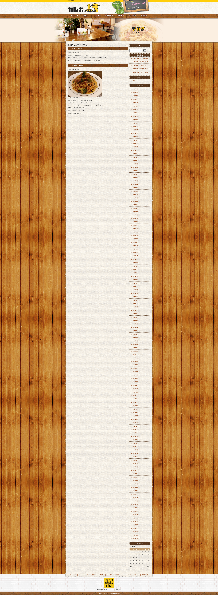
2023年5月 (135, 211)
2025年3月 (135, 140)
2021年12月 (136, 269)
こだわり (97, 16)
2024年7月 (135, 167)
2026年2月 (135, 106)
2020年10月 (136, 317)
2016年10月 (136, 477)
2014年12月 (136, 531)
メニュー (85, 16)
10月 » (148, 566)
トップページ (74, 16)
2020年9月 (135, 320)
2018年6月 (135, 412)
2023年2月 (135, 222)
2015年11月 (136, 511)
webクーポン (136, 575)
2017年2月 (135, 463)
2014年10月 (136, 538)
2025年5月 (135, 133)
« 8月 (131, 566)
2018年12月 (136, 392)
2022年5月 (135, 252)
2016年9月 (135, 480)
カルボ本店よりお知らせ (78, 65)
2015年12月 (136, 508)
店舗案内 (121, 16)
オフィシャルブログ (125, 575)
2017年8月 (135, 443)
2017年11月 (136, 433)
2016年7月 (135, 484)
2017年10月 (136, 436)
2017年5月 (135, 453)
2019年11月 (136, 354)
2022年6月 (135, 249)
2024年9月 (135, 160)
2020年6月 (135, 330)
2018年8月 (135, 405)
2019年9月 (135, 361)
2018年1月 (135, 426)
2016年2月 (135, 501)
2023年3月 (135, 218)
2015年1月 (135, 528)
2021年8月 (135, 283)
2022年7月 (135, 245)
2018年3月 (135, 422)
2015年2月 (135, 525)
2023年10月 (136, 194)
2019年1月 (135, 388)
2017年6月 (135, 450)
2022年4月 (135, 256)
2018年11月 (136, 395)
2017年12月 (136, 429)
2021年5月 (135, 293)
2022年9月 (135, 239)
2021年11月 (136, 273)
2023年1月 (135, 225)
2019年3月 (135, 382)
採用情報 (144, 16)
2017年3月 (135, 460)
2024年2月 (135, 184)
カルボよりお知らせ (77, 48)
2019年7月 (135, 368)
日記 (134, 80)
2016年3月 (135, 497)
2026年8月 (135, 89)
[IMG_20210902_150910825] (85, 95)
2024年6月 (135, 170)
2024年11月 (136, 153)
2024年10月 (136, 157)
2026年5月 (135, 96)
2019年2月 (135, 385)
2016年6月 (135, 487)
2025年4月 (135, 136)
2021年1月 (135, 307)
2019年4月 (135, 378)
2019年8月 (135, 365)
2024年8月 (135, 164)
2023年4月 (135, 215)
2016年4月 (135, 494)
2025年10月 (136, 116)
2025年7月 (135, 126)
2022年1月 (135, 266)
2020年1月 (135, 347)
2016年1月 (135, 504)
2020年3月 (135, 341)
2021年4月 (135, 296)
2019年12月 (136, 351)
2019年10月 (136, 358)
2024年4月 (135, 177)
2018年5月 (135, 416)
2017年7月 (135, 446)
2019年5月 (135, 375)
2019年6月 (135, 371)
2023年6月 (135, 208)
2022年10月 (136, 235)
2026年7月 (135, 92)
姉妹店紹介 (109, 16)
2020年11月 (136, 313)
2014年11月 (136, 535)
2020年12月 (136, 310)
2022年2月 (135, 262)
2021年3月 (135, 300)
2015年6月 (135, 518)
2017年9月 (135, 439)
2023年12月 (136, 187)
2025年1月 (135, 147)
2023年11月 (136, 191)
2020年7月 (135, 327)
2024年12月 (136, 150)
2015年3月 (135, 521)
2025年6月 (135, 130)
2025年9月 (135, 119)
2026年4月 (135, 99)
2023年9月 (135, 198)
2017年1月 (135, 467)
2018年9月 (135, 402)
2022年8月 (135, 242)
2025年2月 (135, 143)
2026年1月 (135, 109)
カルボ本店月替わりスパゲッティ (141, 61)
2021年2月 (135, 303)
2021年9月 (135, 279)
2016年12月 (136, 470)
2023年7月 (135, 204)
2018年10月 (136, 399)
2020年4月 (135, 337)
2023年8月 (135, 201)
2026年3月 (135, 102)
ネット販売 (132, 16)
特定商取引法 (145, 575)
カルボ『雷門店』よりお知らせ (140, 58)
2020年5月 (135, 334)
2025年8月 (135, 123)
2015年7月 (135, 514)
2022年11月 (136, 232)
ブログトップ (139, 46)
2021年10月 (136, 276)
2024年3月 (135, 181)
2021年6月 (135, 290)
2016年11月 (136, 473)
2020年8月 (135, 324)
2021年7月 (135, 286)
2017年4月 (135, 456)
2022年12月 (136, 228)
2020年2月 (135, 344)
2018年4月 (135, 419)
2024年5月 (135, 174)
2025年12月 (136, 113)
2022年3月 (135, 259)
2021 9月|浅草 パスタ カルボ (74, 0)
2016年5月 (135, 490)
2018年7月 (135, 409)
